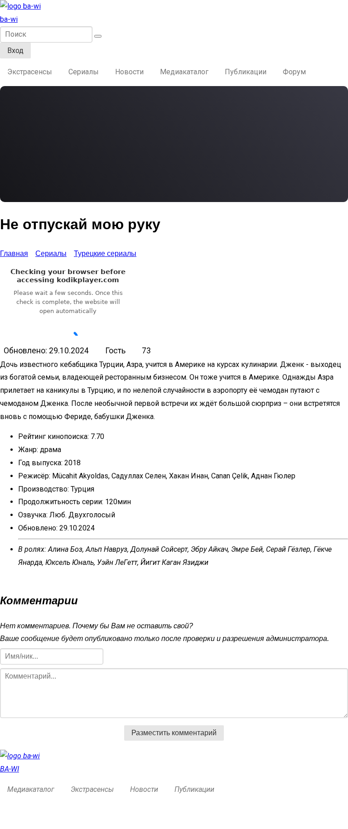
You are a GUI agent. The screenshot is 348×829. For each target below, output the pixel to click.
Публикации (245, 71)
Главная (14, 253)
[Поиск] (98, 36)
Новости (129, 71)
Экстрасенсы (29, 71)
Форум (294, 71)
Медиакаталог (184, 71)
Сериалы (83, 71)
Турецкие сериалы (105, 253)
